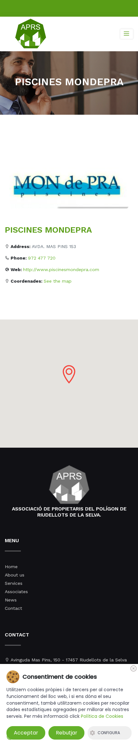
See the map (58, 281)
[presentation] (15, 180)
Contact (13, 608)
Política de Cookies (102, 716)
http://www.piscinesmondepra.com (61, 269)
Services (13, 583)
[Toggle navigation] (126, 34)
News (11, 599)
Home (11, 566)
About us (14, 574)
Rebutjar (66, 732)
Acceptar (26, 732)
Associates (16, 591)
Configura (109, 732)
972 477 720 (42, 258)
